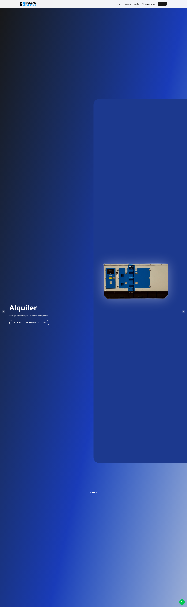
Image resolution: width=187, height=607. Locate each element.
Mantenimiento (148, 4)
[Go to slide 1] (90, 492)
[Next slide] (183, 311)
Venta (136, 4)
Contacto (162, 4)
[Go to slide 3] (95, 492)
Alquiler (128, 4)
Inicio (119, 4)
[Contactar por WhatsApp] (182, 602)
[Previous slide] (3, 311)
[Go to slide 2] (92, 492)
